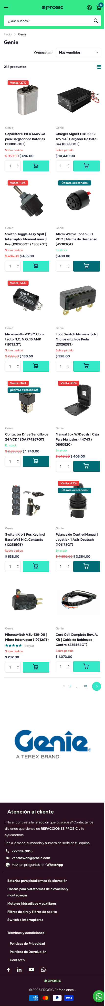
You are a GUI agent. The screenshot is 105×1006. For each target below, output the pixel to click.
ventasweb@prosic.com (31, 858)
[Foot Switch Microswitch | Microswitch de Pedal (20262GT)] (78, 300)
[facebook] (8, 970)
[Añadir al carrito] (86, 266)
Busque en (95, 20)
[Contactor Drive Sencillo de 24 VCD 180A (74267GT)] (27, 400)
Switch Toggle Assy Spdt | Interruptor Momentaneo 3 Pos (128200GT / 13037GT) (26, 239)
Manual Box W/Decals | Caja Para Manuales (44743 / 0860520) (77, 439)
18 (85, 686)
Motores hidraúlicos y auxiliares (32, 903)
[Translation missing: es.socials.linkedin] (19, 969)
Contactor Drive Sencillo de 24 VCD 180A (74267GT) (26, 437)
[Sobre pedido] (36, 166)
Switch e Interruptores (25, 920)
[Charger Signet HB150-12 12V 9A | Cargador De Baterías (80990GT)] (78, 100)
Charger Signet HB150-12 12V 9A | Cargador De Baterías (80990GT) (77, 139)
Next (96, 686)
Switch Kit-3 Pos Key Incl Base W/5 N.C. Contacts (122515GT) (25, 539)
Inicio (8, 34)
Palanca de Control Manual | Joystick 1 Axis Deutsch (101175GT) (77, 539)
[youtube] (31, 969)
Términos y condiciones (25, 933)
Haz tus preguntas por (37, 865)
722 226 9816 (22, 851)
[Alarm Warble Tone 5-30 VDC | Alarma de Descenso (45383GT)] (78, 200)
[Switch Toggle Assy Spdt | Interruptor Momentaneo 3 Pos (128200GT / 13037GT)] (27, 200)
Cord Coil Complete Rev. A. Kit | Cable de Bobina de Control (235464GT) (77, 640)
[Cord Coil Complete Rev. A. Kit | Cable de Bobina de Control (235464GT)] (78, 600)
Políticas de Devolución (28, 952)
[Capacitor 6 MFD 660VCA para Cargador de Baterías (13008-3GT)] (27, 100)
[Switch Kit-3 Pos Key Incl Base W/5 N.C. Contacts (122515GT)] (27, 500)
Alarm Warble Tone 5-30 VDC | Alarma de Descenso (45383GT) (76, 239)
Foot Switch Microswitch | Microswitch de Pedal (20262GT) (77, 339)
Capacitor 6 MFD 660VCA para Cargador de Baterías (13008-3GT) (25, 139)
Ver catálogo (7, 8)
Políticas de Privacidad (27, 944)
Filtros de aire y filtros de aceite (32, 912)
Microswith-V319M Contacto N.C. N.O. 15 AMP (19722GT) (24, 339)
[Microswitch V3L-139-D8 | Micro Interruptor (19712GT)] (27, 600)
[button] (19, 162)
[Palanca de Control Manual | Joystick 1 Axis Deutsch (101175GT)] (78, 500)
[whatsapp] (43, 969)
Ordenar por (43, 53)
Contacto (17, 960)
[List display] (99, 67)
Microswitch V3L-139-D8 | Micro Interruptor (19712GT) (27, 637)
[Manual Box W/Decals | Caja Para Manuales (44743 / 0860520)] (78, 400)
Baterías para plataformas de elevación (37, 881)
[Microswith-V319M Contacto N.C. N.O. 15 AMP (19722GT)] (27, 300)
